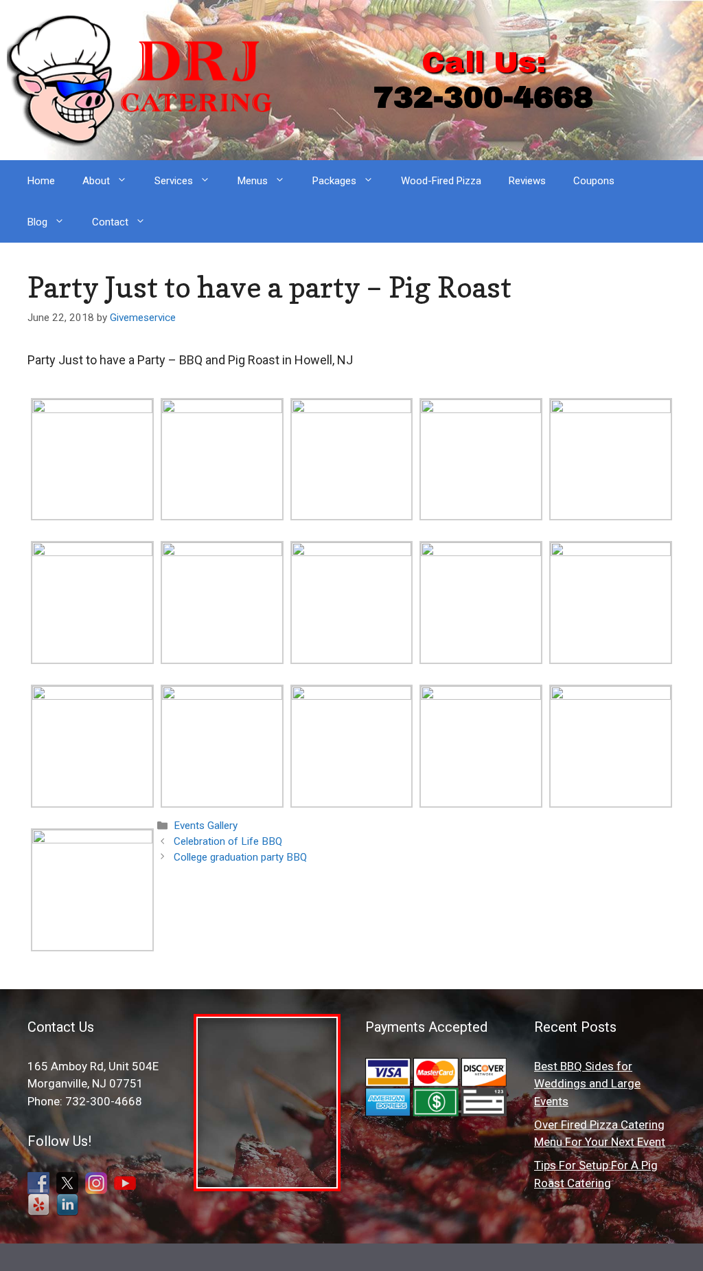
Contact (110, 222)
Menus (253, 181)
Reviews (527, 181)
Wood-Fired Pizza (441, 181)
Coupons (593, 181)
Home (41, 181)
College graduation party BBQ (240, 857)
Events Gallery (206, 825)
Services (173, 181)
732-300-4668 (483, 97)
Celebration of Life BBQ (228, 841)
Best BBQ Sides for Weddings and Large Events (587, 1083)
